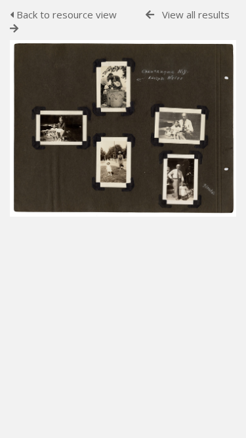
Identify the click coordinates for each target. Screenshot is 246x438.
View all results (196, 14)
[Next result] (14, 28)
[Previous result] (150, 15)
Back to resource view (65, 14)
